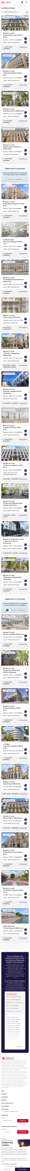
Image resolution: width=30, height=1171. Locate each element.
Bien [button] (2, 1091)
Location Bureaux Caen (12, 1033)
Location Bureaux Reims (12, 1029)
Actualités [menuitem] (4, 1097)
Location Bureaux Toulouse (13, 1023)
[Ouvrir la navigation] (26, 2)
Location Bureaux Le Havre (13, 1031)
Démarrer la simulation (15, 179)
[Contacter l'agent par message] (25, 42)
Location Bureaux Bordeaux (13, 1025)
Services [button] (3, 1094)
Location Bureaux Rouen (12, 1035)
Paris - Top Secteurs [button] (12, 1005)
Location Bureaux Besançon (13, 1040)
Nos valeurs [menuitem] (4, 1109)
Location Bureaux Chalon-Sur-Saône (14, 1042)
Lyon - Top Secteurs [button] (12, 1008)
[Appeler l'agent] (25, 38)
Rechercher (22, 1131)
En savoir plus (23, 47)
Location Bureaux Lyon (12, 1021)
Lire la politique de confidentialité (9, 1164)
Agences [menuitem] (4, 1100)
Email (2, 1117)
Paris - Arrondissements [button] (13, 996)
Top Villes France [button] (11, 994)
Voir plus (18, 1046)
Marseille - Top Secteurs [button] (13, 1011)
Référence (4, 1129)
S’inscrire (23, 1120)
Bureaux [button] (4, 1139)
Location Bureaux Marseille (13, 1019)
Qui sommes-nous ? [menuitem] (7, 1103)
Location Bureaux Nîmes (12, 1027)
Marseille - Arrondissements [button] (14, 1002)
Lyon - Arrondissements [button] (13, 999)
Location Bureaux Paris (12, 1017)
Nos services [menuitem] (5, 1106)
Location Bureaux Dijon (12, 1037)
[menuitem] (22, 2)
